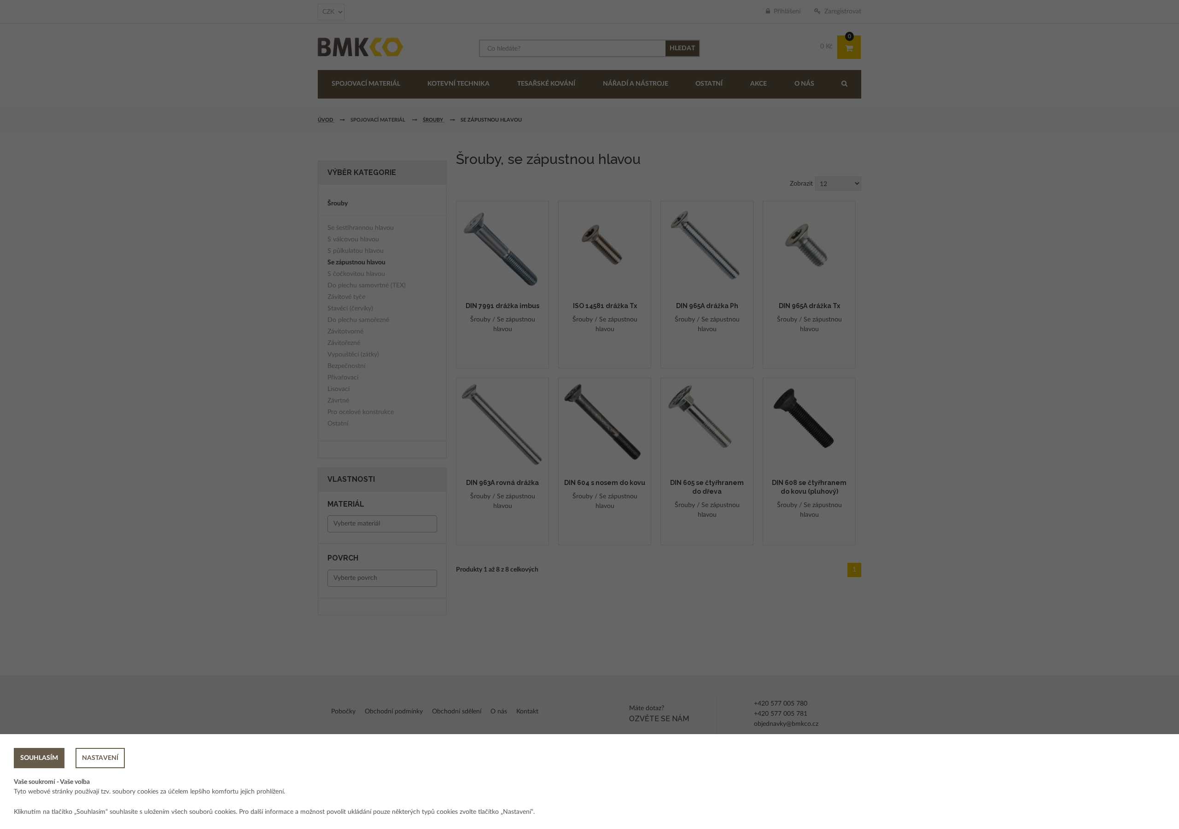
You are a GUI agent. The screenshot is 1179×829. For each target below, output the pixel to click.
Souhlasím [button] (39, 758)
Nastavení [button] (100, 758)
